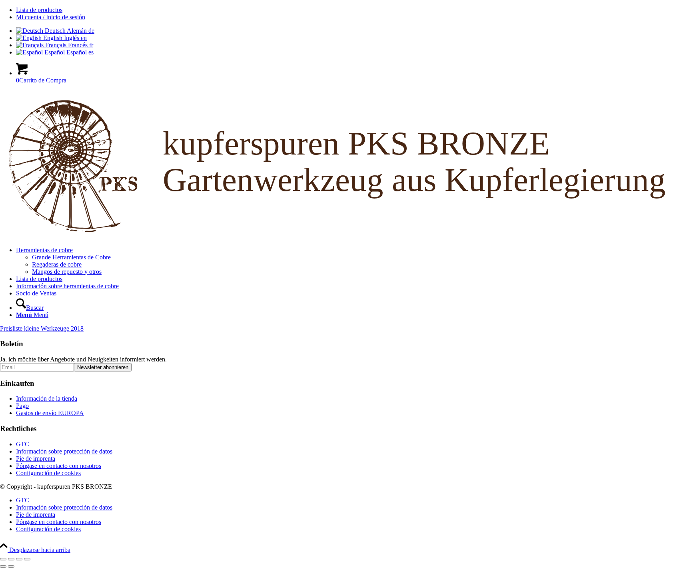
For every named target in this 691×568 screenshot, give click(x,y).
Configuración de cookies (48, 473)
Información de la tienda (46, 398)
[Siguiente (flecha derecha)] (11, 566)
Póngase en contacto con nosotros (58, 465)
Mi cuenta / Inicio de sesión (50, 17)
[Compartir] (19, 559)
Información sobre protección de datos (64, 451)
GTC (22, 444)
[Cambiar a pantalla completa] (11, 559)
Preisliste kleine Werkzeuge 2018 (42, 328)
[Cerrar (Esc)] (27, 559)
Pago (22, 405)
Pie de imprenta (35, 458)
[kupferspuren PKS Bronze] (345, 236)
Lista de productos (39, 9)
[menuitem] (353, 10)
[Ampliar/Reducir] (3, 559)
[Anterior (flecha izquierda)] (3, 566)
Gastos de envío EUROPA (50, 412)
